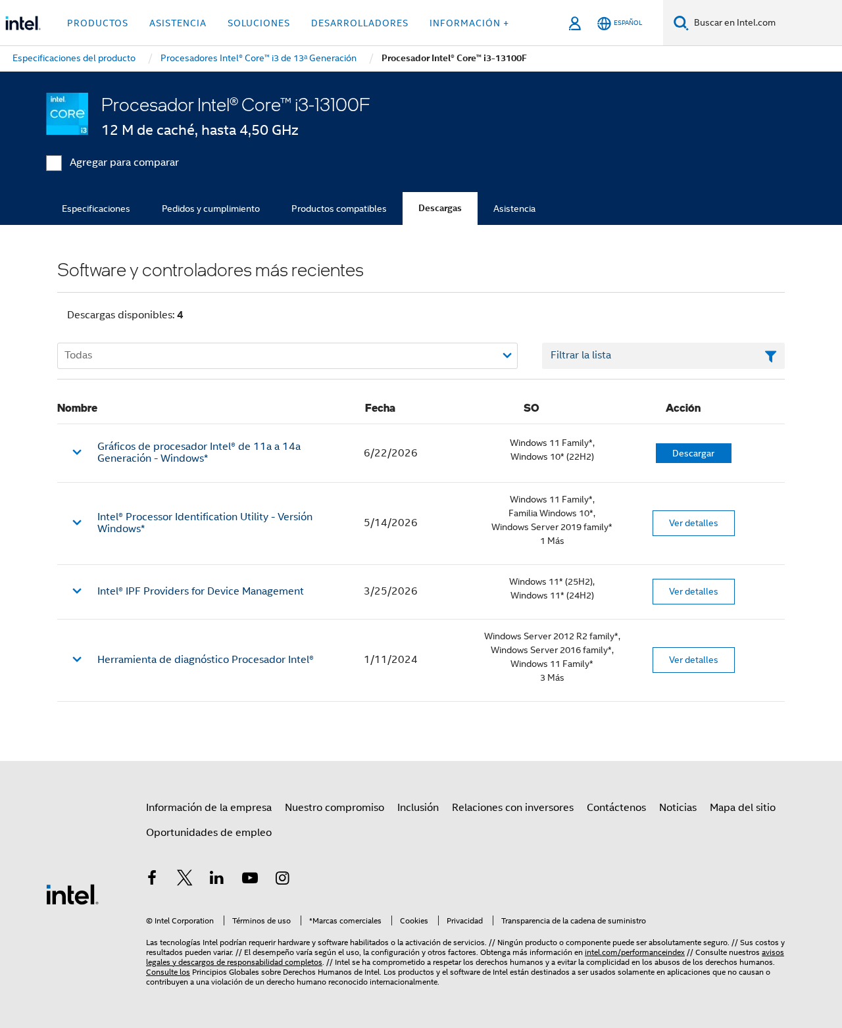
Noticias (678, 807)
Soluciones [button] (259, 23)
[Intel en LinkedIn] (217, 880)
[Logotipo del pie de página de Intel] (72, 893)
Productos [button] (97, 23)
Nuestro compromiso (334, 807)
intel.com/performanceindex (635, 952)
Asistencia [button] (178, 23)
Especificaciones (96, 208)
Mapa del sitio (743, 807)
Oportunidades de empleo (209, 832)
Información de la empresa (209, 807)
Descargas (440, 208)
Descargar (693, 453)
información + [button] (469, 23)
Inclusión (418, 807)
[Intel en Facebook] (152, 880)
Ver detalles (693, 523)
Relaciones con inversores (513, 807)
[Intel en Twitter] (185, 880)
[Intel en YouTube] (250, 880)
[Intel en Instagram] (282, 880)
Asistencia (514, 208)
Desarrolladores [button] (360, 23)
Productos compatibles (339, 208)
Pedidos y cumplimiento (211, 208)
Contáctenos (616, 807)
